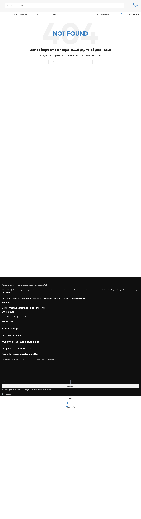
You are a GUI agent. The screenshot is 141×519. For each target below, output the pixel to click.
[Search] (121, 5)
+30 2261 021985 (103, 14)
